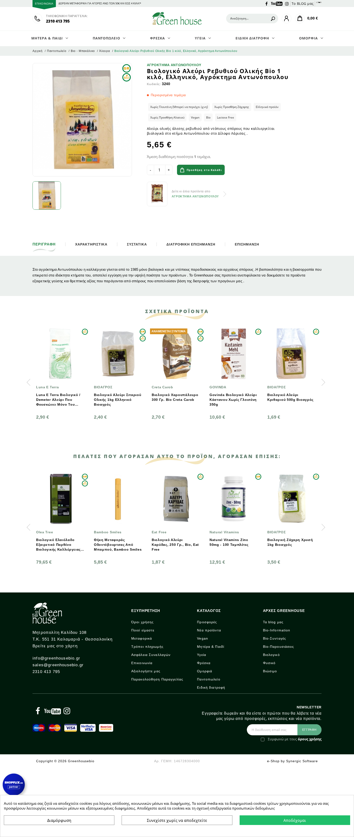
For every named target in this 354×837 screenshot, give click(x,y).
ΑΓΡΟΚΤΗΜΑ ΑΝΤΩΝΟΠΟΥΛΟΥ (174, 65)
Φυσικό (269, 663)
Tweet (254, 170)
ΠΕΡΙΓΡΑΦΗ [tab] (44, 244)
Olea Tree (44, 532)
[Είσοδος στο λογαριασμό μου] (286, 18)
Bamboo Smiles (108, 532)
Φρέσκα (203, 663)
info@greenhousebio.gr (56, 658)
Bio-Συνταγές (274, 638)
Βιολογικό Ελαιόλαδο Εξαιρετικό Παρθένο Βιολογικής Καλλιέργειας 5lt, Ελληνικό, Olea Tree (58, 545)
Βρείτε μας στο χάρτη (55, 646)
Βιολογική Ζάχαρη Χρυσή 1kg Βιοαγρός (290, 542)
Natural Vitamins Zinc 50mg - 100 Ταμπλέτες (229, 542)
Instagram (287, 3)
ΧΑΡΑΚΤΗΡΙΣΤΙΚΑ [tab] (91, 244)
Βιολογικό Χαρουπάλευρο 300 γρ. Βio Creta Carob (175, 397)
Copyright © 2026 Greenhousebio (65, 761)
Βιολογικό (271, 655)
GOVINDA (218, 387)
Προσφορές (207, 622)
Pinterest (268, 170)
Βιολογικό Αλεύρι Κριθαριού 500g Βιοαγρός (290, 397)
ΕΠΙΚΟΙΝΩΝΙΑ (44, 3)
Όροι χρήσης (142, 622)
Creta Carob (162, 387)
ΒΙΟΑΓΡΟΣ (103, 387)
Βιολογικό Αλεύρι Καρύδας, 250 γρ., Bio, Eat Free (175, 544)
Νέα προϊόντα (209, 630)
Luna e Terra (47, 387)
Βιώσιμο (270, 671)
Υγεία (201, 655)
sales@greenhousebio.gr (58, 665)
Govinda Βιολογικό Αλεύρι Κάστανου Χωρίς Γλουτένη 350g (233, 399)
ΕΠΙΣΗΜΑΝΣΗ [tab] (247, 244)
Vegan (202, 638)
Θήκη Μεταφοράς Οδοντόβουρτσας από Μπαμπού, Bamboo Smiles (118, 544)
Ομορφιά (204, 671)
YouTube (277, 3)
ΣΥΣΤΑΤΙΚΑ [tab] (137, 244)
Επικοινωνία (141, 663)
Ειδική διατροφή (211, 687)
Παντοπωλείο (208, 679)
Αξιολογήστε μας (145, 671)
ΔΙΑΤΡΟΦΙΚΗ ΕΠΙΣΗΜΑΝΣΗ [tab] (190, 244)
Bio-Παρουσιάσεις (278, 646)
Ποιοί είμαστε (143, 630)
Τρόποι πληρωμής (147, 646)
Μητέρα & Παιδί (210, 646)
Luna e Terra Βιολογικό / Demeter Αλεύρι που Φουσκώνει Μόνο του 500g (58, 400)
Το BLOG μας (303, 3)
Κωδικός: (154, 84)
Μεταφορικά (141, 638)
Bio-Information (276, 630)
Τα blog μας (273, 622)
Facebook (266, 3)
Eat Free (159, 532)
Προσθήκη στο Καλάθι (204, 170)
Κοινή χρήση (241, 170)
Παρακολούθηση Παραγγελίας (157, 679)
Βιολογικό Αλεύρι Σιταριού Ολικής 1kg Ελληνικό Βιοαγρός (117, 399)
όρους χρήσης (309, 739)
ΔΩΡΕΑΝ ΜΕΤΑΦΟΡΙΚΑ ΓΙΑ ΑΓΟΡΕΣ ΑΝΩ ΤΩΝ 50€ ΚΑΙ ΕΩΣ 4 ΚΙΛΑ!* (100, 3)
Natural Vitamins (224, 532)
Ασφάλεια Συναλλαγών (150, 655)
